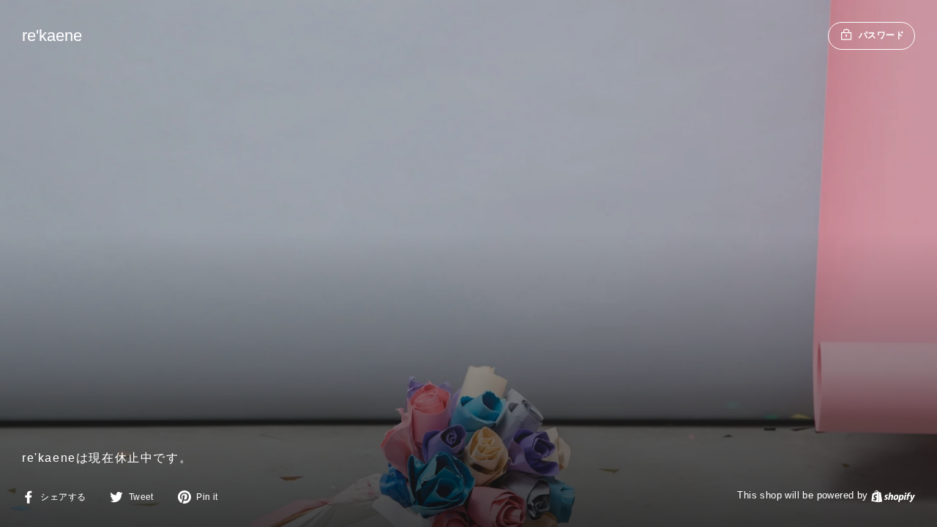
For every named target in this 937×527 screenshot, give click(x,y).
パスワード (881, 35)
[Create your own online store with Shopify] (893, 495)
